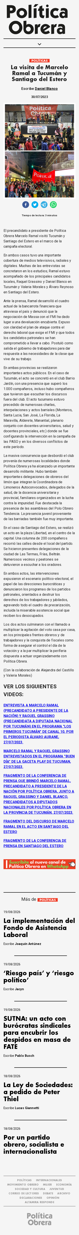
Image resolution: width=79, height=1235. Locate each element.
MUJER (47, 1185)
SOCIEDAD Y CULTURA (30, 1189)
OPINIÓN (53, 1198)
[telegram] (44, 205)
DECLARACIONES (31, 1198)
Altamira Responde (39, 1202)
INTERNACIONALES (49, 1180)
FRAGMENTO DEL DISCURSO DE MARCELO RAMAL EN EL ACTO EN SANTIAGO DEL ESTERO (39, 826)
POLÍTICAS (39, 60)
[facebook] (25, 205)
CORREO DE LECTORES (24, 1193)
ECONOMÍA (64, 1185)
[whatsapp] (53, 205)
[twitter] (34, 205)
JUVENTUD (56, 1189)
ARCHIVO (63, 1193)
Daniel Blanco (46, 89)
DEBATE (48, 1193)
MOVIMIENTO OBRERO (23, 1185)
